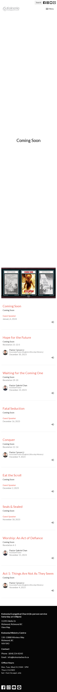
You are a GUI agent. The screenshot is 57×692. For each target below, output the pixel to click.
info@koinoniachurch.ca (18, 657)
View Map (5, 627)
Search (38, 2)
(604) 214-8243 (16, 653)
